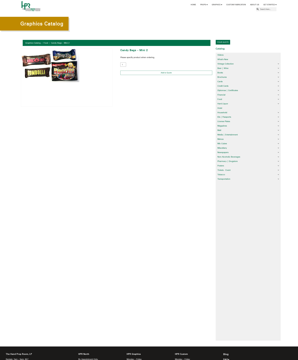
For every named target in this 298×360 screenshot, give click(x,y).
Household (222, 112)
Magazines (222, 126)
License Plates (223, 121)
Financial (221, 95)
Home (193, 5)
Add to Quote (166, 73)
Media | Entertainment (227, 134)
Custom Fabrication (236, 5)
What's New (222, 59)
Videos (220, 55)
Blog (226, 354)
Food (46, 43)
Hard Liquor (222, 103)
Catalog (220, 48)
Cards (220, 81)
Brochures (222, 77)
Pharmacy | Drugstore (227, 161)
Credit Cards (222, 86)
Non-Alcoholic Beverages (228, 157)
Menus (220, 139)
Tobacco (221, 174)
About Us (254, 5)
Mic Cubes (222, 143)
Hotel (219, 108)
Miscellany (222, 148)
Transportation (223, 179)
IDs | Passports (224, 117)
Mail (219, 130)
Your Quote (223, 42)
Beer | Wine (222, 68)
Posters (220, 165)
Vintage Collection (225, 64)
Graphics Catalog (33, 43)
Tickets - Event (223, 170)
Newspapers (223, 152)
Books (220, 72)
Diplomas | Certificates (227, 90)
